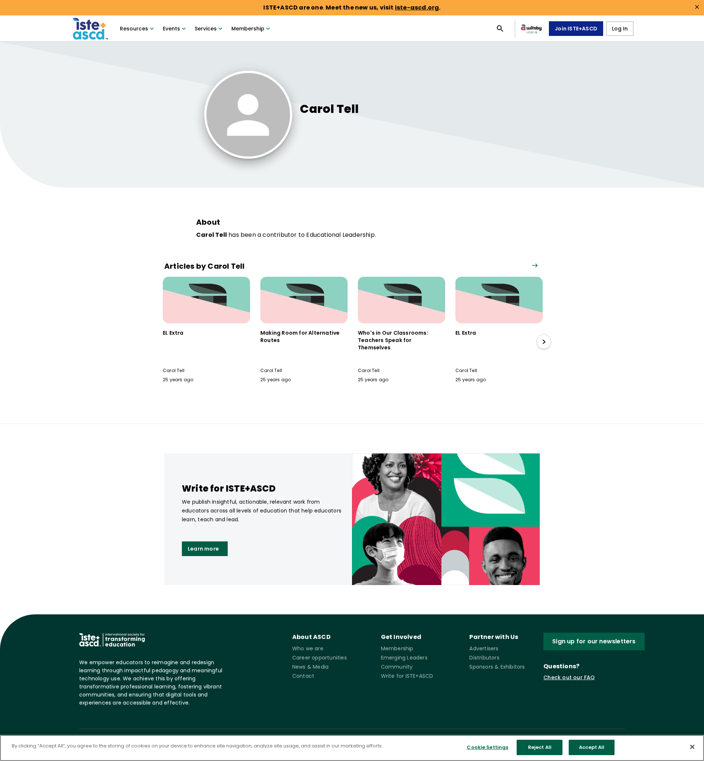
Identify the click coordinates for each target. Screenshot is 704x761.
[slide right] (543, 341)
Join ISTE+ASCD (576, 28)
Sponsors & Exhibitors (497, 666)
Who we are (307, 648)
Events (171, 28)
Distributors (484, 657)
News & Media (310, 666)
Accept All (591, 747)
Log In (620, 28)
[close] (697, 7)
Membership (247, 28)
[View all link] (534, 266)
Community (397, 666)
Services (206, 28)
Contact (303, 676)
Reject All (539, 747)
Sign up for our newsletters (593, 641)
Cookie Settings (487, 747)
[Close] (692, 747)
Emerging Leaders (404, 657)
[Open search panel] (500, 28)
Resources (134, 28)
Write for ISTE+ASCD (407, 676)
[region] (352, 748)
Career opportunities (319, 657)
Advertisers (483, 648)
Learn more (203, 548)
